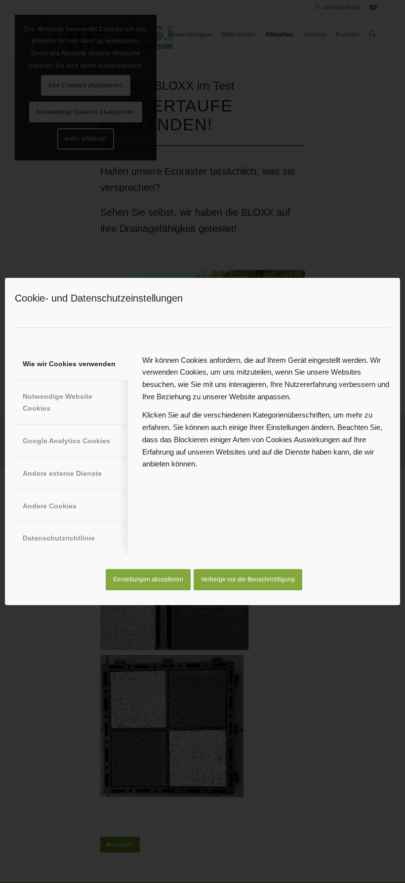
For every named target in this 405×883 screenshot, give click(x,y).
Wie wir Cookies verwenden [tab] (69, 364)
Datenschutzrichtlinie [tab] (59, 538)
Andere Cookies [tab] (50, 506)
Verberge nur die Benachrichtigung (248, 579)
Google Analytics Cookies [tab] (66, 441)
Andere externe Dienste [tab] (62, 473)
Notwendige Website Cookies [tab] (57, 402)
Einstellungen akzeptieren (148, 579)
